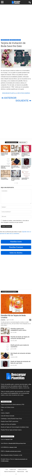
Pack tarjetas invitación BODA (4, 178)
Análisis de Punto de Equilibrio (8, 424)
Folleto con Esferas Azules (7, 407)
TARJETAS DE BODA (5, 39)
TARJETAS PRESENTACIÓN (9, 471)
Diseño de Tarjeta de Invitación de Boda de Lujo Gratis (26, 167)
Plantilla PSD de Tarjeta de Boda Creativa (4, 154)
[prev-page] (15, 183)
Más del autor (22, 142)
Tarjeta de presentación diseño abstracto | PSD (12, 404)
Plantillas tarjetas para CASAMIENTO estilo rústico (15, 154)
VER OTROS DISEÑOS (23, 93)
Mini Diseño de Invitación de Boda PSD (15, 167)
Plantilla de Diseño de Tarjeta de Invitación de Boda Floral (26, 154)
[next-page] (17, 183)
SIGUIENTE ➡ (23, 100)
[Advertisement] (16, 21)
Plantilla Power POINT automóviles (9, 421)
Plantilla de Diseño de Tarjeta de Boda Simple (15, 179)
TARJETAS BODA (20, 471)
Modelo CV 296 (13, 447)
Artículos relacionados (11, 142)
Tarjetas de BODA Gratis (15, 39)
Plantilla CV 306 (8, 439)
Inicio (7, 469)
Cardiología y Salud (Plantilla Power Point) (11, 418)
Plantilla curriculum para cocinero (13, 451)
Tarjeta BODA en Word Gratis (25, 178)
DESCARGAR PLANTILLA (9, 93)
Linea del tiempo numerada (7, 415)
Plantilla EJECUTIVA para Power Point (17, 443)
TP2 (2, 410)
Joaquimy (3, 319)
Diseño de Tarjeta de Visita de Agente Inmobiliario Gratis (15, 427)
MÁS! (27, 471)
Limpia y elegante (5, 413)
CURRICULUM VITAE (22, 469)
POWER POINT (13, 469)
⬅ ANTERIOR (9, 98)
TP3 (21, 455)
